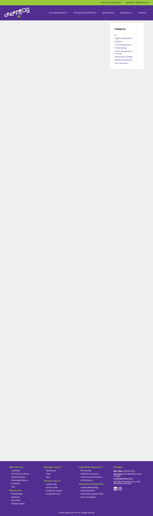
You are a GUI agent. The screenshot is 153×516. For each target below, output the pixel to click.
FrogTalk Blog (16, 494)
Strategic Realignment (123, 60)
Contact (142, 13)
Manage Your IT (53, 467)
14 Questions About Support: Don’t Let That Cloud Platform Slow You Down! (32, 148)
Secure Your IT (52, 480)
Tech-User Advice (122, 63)
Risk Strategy (86, 471)
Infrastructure (51, 471)
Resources (126, 13)
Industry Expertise (18, 477)
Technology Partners (19, 480)
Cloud (48, 474)
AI (115, 35)
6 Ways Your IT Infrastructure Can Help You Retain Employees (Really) (31, 365)
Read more (21, 120)
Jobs (13, 487)
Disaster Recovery (53, 494)
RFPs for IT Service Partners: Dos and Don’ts (32, 48)
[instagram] (115, 489)
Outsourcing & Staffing (24, 126)
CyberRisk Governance (90, 474)
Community (15, 483)
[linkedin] (120, 489)
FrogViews (15, 497)
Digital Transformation (123, 38)
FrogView (118, 41)
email (118, 476)
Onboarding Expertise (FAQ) (92, 494)
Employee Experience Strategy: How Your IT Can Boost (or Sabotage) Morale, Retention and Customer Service (33, 253)
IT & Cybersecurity (58, 13)
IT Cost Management (123, 45)
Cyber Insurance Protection (91, 477)
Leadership (15, 471)
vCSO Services (87, 480)
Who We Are (108, 13)
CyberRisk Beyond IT (91, 467)
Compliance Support (54, 491)
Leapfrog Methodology (89, 487)
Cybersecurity (51, 484)
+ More (15, 456)
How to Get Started (88, 497)
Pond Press (15, 500)
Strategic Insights (18, 504)
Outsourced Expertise (85, 13)
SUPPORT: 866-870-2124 (137, 2)
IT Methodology (121, 48)
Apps (48, 477)
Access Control (52, 487)
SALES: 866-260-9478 (111, 2)
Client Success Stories (20, 474)
